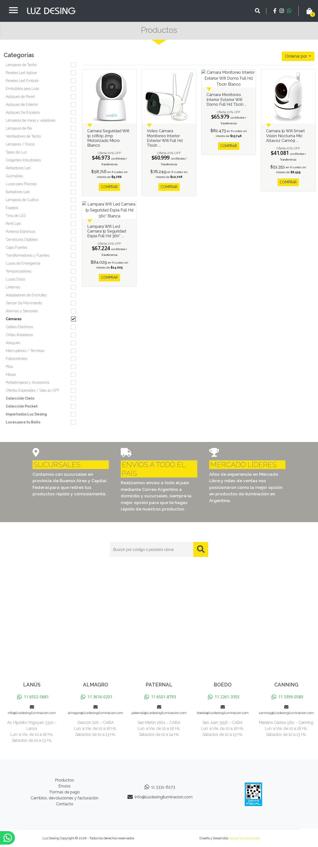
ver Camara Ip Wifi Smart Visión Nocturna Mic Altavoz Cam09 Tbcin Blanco (288, 96)
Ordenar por (296, 56)
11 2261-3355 (227, 697)
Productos (64, 780)
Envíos (64, 786)
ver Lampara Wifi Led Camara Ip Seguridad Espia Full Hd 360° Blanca (109, 210)
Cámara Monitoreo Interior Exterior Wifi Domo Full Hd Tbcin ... (226, 99)
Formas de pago (64, 792)
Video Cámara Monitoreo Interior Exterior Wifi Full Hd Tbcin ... (165, 138)
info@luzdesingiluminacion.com (164, 797)
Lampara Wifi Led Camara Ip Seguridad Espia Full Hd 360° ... (106, 231)
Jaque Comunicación (244, 838)
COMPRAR (109, 187)
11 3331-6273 (163, 787)
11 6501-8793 (163, 697)
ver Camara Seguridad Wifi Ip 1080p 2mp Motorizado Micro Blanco (109, 96)
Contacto (64, 804)
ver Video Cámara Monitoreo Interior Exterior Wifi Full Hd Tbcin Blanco (169, 96)
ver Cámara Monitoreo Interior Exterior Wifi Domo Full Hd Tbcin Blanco (228, 78)
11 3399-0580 (290, 697)
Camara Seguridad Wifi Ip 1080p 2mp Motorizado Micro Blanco (108, 138)
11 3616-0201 (99, 697)
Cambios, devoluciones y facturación (64, 798)
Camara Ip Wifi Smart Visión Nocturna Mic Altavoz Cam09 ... (285, 136)
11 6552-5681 (36, 697)
